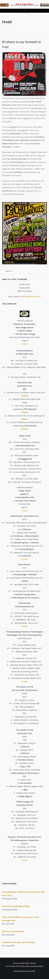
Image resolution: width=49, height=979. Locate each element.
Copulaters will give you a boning (18, 942)
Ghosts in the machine (13, 931)
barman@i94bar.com (31, 296)
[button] (24, 11)
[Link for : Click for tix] (24, 233)
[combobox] (24, 271)
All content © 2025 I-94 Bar (24, 963)
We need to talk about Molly (16, 906)
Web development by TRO (24, 971)
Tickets (24, 344)
